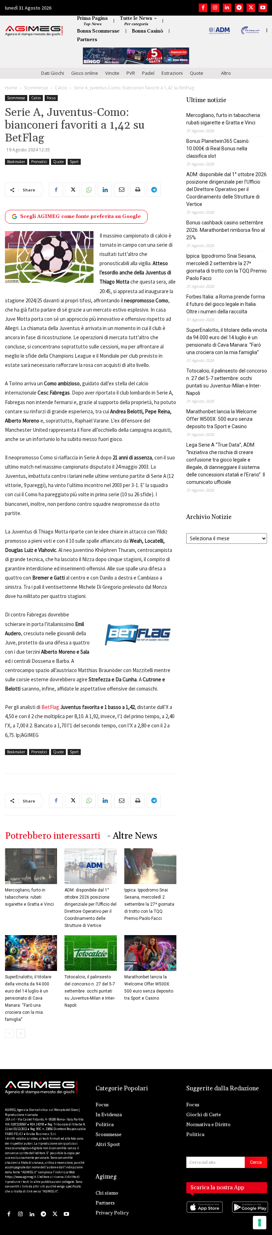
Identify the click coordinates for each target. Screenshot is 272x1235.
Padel (148, 73)
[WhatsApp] (88, 190)
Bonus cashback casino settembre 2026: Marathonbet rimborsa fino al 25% (225, 230)
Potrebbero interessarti (52, 836)
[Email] (121, 190)
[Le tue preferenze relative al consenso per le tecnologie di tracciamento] (259, 1222)
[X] (250, 8)
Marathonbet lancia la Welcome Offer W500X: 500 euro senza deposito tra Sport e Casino (221, 419)
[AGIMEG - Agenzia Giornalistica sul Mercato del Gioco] (34, 31)
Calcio (61, 88)
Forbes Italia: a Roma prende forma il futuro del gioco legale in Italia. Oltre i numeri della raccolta (225, 304)
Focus (51, 97)
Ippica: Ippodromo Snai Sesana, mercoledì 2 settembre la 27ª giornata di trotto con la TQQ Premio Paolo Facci (149, 904)
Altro (226, 73)
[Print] (137, 190)
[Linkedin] (227, 8)
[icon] (204, 1214)
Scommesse (36, 88)
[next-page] (20, 1033)
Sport (74, 161)
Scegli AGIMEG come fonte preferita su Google (80, 216)
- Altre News (132, 836)
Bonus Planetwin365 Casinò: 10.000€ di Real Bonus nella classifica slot (218, 148)
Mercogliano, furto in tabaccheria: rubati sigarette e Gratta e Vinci (29, 897)
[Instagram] (215, 8)
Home (11, 88)
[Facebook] (203, 8)
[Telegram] (239, 8)
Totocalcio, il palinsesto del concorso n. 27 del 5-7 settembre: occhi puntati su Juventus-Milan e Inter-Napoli (89, 991)
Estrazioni (172, 73)
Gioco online (84, 73)
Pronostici (39, 161)
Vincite (112, 73)
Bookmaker (16, 161)
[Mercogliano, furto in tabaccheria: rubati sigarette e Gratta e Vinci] (31, 866)
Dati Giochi (52, 73)
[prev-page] (9, 1033)
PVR (130, 73)
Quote (196, 73)
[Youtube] (263, 8)
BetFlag (50, 707)
